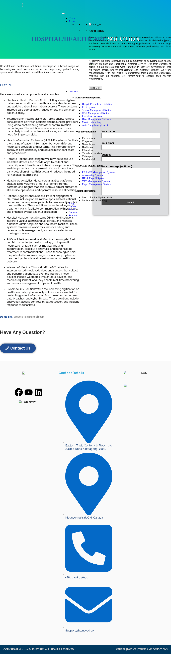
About (72, 21)
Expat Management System (96, 184)
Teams (72, 209)
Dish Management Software (97, 119)
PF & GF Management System (98, 172)
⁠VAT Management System (96, 181)
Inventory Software (92, 116)
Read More (95, 88)
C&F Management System (96, 113)
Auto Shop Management (95, 125)
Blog (71, 203)
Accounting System (92, 175)
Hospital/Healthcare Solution (97, 104)
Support (73, 215)
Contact (73, 212)
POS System (88, 107)
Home (72, 18)
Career (121, 649)
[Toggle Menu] (63, 13)
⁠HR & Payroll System (93, 178)
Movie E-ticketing (91, 122)
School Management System (97, 110)
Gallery (72, 206)
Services (73, 91)
